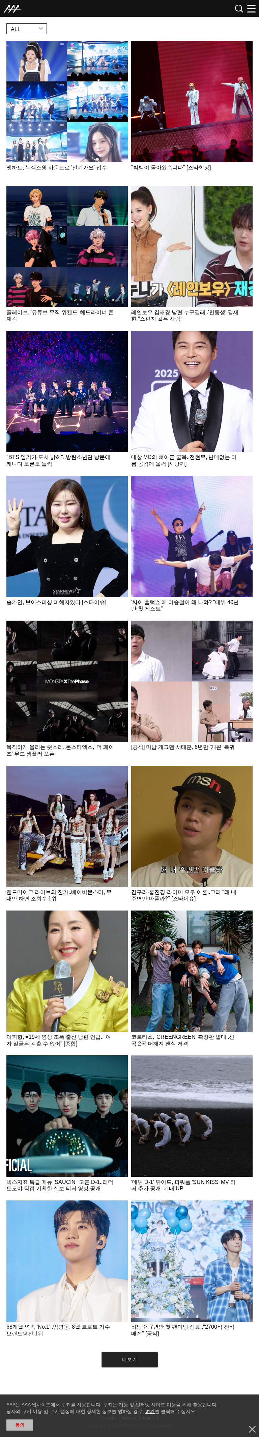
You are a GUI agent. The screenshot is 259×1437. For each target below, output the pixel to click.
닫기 (252, 1429)
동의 (20, 1425)
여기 (150, 1411)
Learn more (67, 111)
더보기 (129, 1359)
